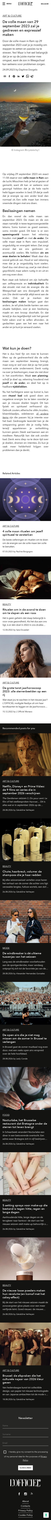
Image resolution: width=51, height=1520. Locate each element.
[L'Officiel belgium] (25, 4)
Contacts (25, 1506)
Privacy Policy (25, 1510)
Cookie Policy (25, 1515)
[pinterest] (14, 77)
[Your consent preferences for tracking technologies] (46, 1515)
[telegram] (32, 77)
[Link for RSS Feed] (31, 1494)
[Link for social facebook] (19, 1494)
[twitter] (23, 77)
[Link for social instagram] (25, 1494)
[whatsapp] (27, 77)
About (25, 1501)
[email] (5, 77)
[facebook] (9, 77)
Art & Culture (12, 15)
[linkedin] (18, 77)
